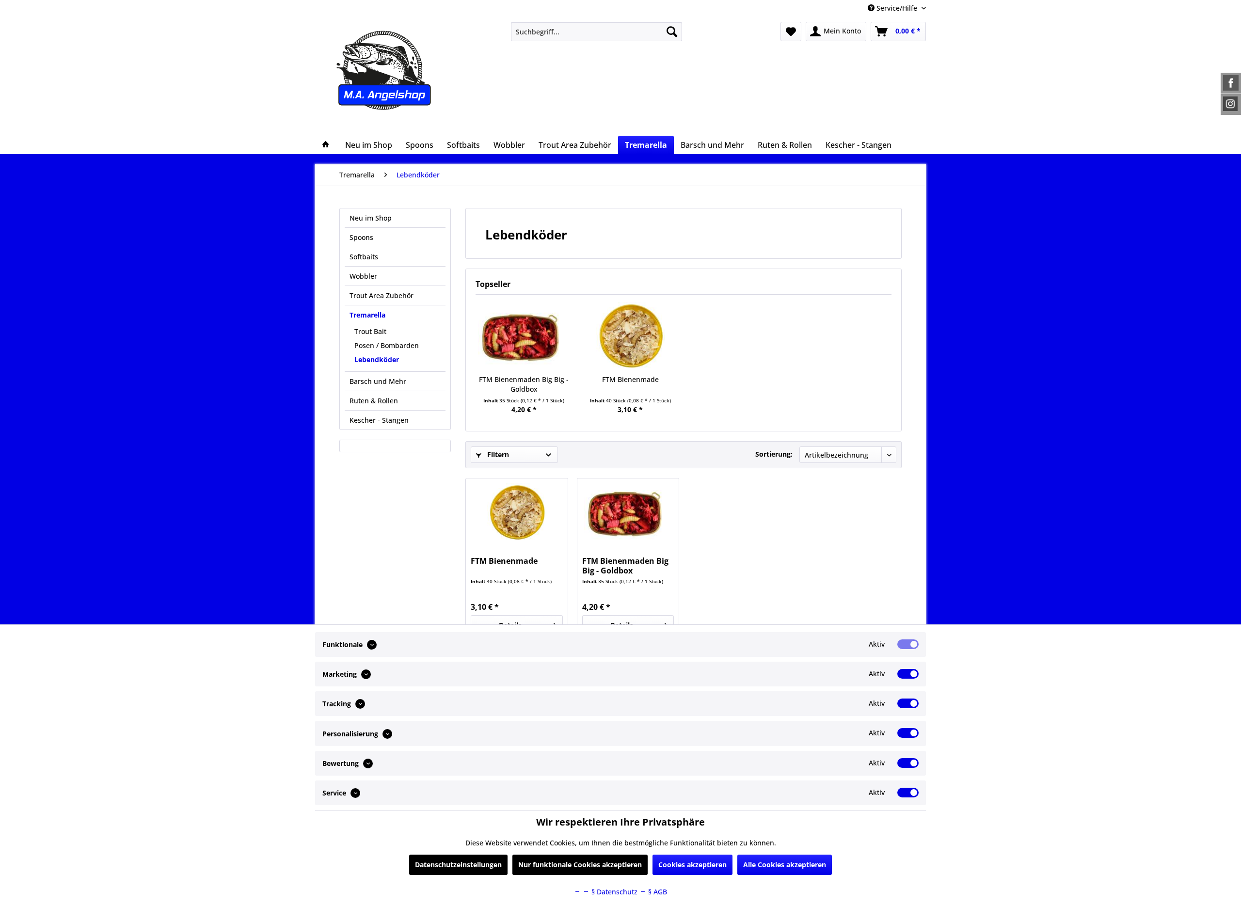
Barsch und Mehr (378, 381)
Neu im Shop (371, 218)
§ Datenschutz (613, 891)
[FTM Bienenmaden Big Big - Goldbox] (524, 336)
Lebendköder (376, 359)
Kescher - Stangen (379, 420)
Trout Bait (370, 331)
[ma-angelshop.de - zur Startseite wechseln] (401, 70)
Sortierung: (774, 454)
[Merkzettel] (790, 31)
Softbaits (364, 256)
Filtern (497, 454)
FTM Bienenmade (630, 379)
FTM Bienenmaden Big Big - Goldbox (524, 384)
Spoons (361, 237)
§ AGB (656, 891)
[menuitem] (596, 31)
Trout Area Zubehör (382, 295)
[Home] (325, 145)
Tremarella (367, 314)
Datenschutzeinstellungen (458, 864)
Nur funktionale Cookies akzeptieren (580, 864)
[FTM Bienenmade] (631, 336)
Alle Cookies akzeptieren (784, 864)
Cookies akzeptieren (692, 864)
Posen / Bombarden (386, 345)
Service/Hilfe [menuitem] (897, 8)
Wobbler (363, 276)
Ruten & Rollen (374, 400)
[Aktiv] (908, 644)
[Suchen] (672, 31)
